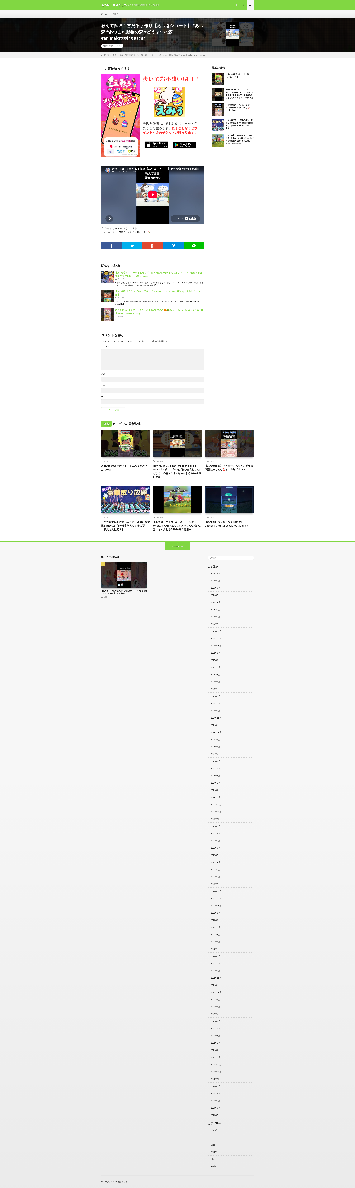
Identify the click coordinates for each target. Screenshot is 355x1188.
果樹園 (214, 1166)
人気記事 (115, 14)
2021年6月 (215, 1021)
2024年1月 (215, 797)
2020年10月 (216, 1079)
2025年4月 (215, 689)
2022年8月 (215, 920)
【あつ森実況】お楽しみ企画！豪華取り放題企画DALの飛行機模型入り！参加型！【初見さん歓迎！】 (125, 525)
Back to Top (177, 546)
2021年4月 (215, 1035)
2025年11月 (216, 638)
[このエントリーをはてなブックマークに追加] (173, 245)
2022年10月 (216, 905)
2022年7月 (215, 927)
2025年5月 (215, 682)
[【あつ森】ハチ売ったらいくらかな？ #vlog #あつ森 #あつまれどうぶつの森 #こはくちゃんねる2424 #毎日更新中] (218, 140)
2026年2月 (215, 617)
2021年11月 (216, 985)
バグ (213, 1137)
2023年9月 (215, 826)
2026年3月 (215, 609)
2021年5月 (215, 1028)
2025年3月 (215, 696)
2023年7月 (215, 840)
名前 (103, 374)
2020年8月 (215, 1093)
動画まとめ (122, 1182)
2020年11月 (216, 1072)
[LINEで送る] (194, 245)
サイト (104, 397)
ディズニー (215, 1130)
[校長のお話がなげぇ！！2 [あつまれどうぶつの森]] (218, 79)
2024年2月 (215, 790)
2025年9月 (215, 653)
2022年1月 (215, 970)
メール (104, 385)
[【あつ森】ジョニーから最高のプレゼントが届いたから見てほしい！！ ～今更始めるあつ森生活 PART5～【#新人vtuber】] (107, 277)
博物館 (214, 1152)
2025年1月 (215, 710)
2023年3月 (215, 869)
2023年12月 (216, 804)
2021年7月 (215, 1014)
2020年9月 (215, 1086)
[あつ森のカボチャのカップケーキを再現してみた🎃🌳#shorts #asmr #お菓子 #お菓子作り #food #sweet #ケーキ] (107, 314)
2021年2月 (215, 1050)
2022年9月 (215, 913)
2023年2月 (215, 877)
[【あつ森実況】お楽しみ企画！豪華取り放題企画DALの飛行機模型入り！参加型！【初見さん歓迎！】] (218, 125)
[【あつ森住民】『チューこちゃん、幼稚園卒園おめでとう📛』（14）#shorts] (218, 109)
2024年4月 (215, 775)
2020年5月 (215, 1115)
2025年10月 (216, 645)
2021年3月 (215, 1043)
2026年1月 (215, 624)
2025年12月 (216, 631)
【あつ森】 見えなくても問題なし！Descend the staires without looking (226, 523)
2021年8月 (215, 1007)
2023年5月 (215, 855)
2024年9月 (215, 739)
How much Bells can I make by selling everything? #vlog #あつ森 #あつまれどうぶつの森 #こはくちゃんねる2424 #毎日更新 (177, 471)
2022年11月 (216, 898)
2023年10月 (216, 819)
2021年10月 (216, 992)
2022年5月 (215, 942)
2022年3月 (215, 956)
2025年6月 (215, 674)
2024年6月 (215, 761)
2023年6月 (215, 848)
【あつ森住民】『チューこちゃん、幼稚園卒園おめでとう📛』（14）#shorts (238, 107)
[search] (251, 558)
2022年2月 (215, 963)
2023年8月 (215, 833)
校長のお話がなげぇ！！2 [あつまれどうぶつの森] (124, 467)
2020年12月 (216, 1064)
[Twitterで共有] (132, 245)
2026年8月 (215, 573)
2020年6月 (215, 1108)
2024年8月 (215, 747)
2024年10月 (216, 732)
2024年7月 (215, 754)
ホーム (104, 14)
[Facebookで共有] (111, 245)
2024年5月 (215, 768)
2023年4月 (215, 862)
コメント (105, 346)
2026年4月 (215, 602)
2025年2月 (215, 703)
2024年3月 (215, 783)
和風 (213, 1159)
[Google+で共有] (152, 245)
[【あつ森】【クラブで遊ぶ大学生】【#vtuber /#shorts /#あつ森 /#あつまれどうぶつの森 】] (107, 296)
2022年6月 (215, 934)
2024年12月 (216, 718)
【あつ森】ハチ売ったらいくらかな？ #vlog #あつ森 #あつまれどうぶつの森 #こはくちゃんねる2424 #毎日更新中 (177, 525)
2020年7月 (215, 1100)
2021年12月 (216, 978)
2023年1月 (215, 884)
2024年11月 (216, 725)
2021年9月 (215, 999)
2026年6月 (215, 588)
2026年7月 (215, 580)
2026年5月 (215, 595)
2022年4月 (215, 949)
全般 (118, 46)
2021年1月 (215, 1057)
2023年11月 (216, 812)
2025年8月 (215, 660)
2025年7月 (215, 667)
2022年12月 (216, 891)
